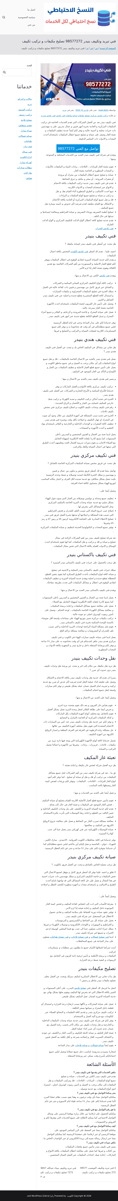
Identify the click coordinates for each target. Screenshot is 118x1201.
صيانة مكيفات (71, 115)
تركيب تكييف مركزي (99, 115)
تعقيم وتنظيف (25, 125)
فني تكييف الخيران (104, 228)
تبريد (64, 110)
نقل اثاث (28, 172)
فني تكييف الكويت (79, 251)
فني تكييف (60, 115)
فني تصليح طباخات (59, 936)
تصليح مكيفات (84, 115)
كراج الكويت (26, 157)
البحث (29, 65)
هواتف (29, 178)
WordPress (37, 1196)
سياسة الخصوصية (26, 17)
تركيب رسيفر (25, 114)
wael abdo (103, 110)
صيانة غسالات (97, 1045)
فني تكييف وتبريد (48, 115)
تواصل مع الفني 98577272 (78, 148)
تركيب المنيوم (25, 109)
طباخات (28, 141)
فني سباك (27, 151)
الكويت (70, 1196)
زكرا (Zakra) (48, 1196)
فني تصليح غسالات (100, 936)
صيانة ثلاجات (81, 1045)
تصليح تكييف (80, 988)
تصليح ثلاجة (26, 120)
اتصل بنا (31, 9)
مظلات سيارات (24, 167)
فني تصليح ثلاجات (79, 936)
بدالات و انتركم (25, 98)
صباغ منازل (26, 130)
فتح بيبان (27, 146)
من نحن (31, 24)
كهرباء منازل (26, 162)
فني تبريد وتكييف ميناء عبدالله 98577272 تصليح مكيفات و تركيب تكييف (58, 1172)
